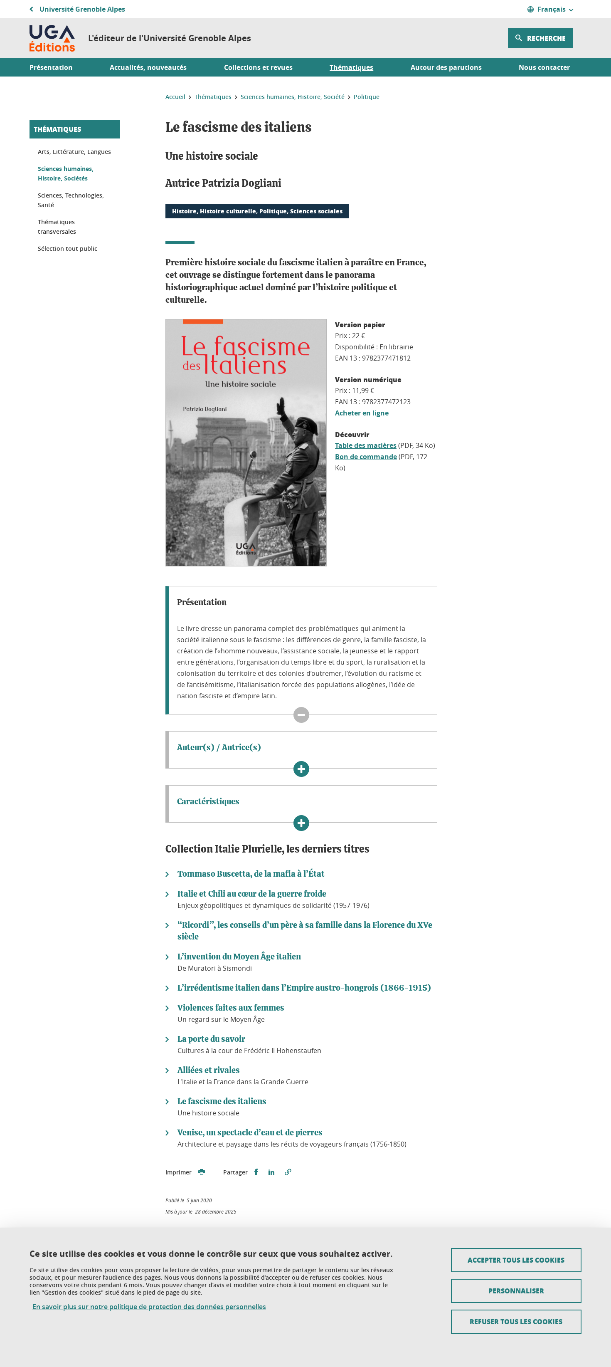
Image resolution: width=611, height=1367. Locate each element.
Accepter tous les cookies (516, 1260)
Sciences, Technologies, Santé (71, 200)
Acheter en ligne (362, 413)
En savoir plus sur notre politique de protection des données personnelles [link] (149, 1307)
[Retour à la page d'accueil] (52, 38)
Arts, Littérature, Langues (74, 152)
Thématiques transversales (57, 227)
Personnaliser (516, 1290)
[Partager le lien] (288, 1172)
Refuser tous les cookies (516, 1321)
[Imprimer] (202, 1172)
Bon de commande (366, 456)
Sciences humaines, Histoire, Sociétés (66, 174)
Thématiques (57, 129)
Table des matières (366, 445)
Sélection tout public (67, 248)
